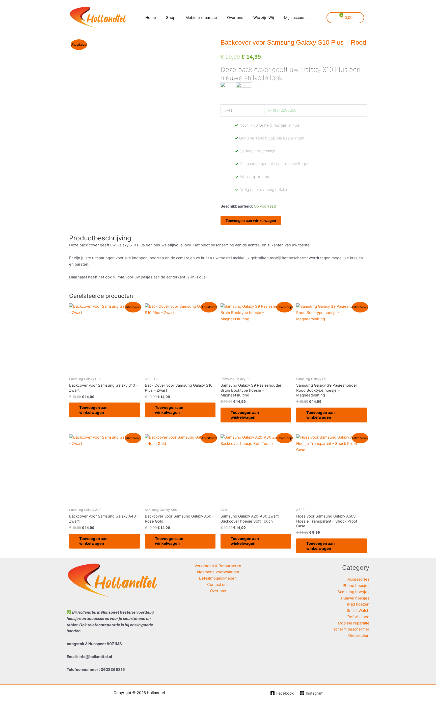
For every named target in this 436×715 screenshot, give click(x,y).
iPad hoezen (358, 604)
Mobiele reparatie (201, 17)
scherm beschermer (351, 629)
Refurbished (358, 616)
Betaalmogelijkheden (218, 578)
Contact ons (218, 584)
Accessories (358, 579)
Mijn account (295, 17)
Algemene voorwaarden (218, 571)
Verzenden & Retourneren (218, 565)
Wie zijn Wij (263, 17)
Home (150, 17)
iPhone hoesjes (355, 585)
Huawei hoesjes (355, 598)
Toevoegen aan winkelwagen (251, 220)
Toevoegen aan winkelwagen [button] (93, 410)
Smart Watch (358, 610)
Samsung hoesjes (353, 591)
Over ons (235, 17)
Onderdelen (358, 635)
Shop (170, 17)
